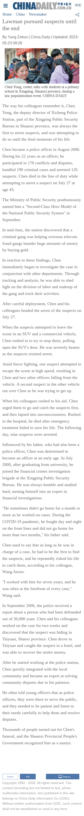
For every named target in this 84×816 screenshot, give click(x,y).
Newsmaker (38, 14)
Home (7, 14)
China (20, 14)
